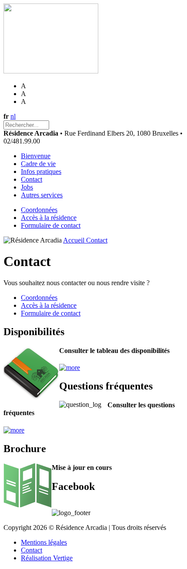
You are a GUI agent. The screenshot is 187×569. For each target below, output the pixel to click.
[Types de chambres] (69, 367)
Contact (31, 179)
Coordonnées (39, 209)
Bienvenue (35, 156)
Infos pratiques (41, 171)
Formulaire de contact (50, 225)
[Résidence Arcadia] (50, 71)
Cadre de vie (38, 163)
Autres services (42, 195)
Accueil (74, 240)
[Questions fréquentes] (13, 430)
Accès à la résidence (49, 217)
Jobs (27, 187)
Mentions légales (44, 542)
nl (13, 116)
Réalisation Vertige (47, 558)
